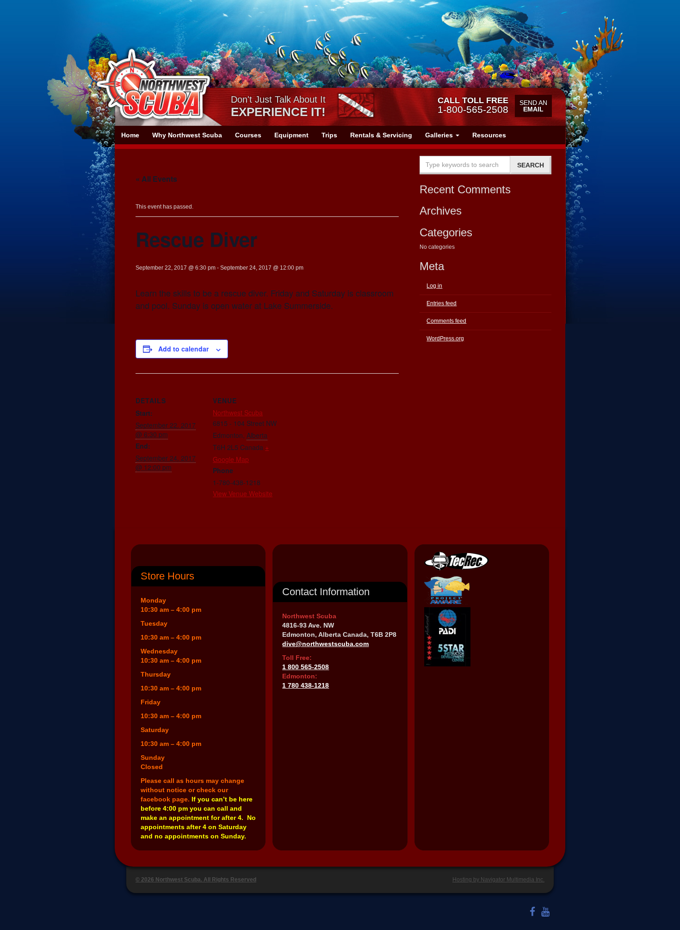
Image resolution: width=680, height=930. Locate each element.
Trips (329, 135)
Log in (434, 286)
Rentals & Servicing (381, 135)
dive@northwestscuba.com (325, 643)
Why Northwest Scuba (187, 135)
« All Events (156, 178)
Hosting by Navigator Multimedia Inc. (498, 879)
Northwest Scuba (238, 412)
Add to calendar (183, 348)
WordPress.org (445, 338)
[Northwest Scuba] (153, 84)
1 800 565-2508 (305, 667)
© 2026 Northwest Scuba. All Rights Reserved (196, 879)
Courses (248, 135)
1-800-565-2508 (473, 105)
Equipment (291, 135)
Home (130, 135)
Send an (533, 106)
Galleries (440, 135)
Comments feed (446, 321)
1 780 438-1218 (305, 685)
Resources (489, 135)
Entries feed (442, 303)
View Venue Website (242, 493)
